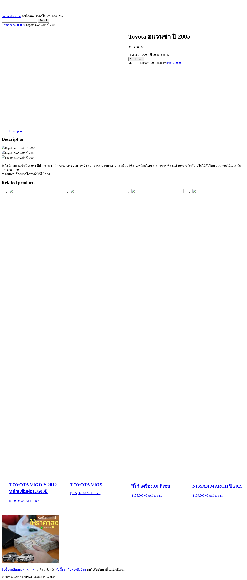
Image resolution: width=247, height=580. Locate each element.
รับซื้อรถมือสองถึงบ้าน (71, 569)
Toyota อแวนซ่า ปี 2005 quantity (148, 54)
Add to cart (136, 59)
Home (5, 25)
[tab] (16, 131)
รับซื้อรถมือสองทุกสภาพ (18, 569)
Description (16, 131)
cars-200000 (17, 25)
